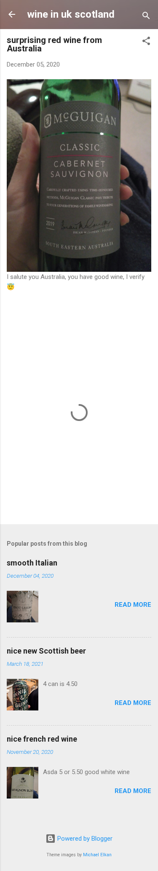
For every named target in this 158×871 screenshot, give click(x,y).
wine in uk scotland (71, 14)
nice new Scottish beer (46, 650)
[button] (146, 42)
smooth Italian (32, 562)
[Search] (146, 17)
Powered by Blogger (84, 838)
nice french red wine (42, 738)
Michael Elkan (97, 855)
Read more (133, 604)
